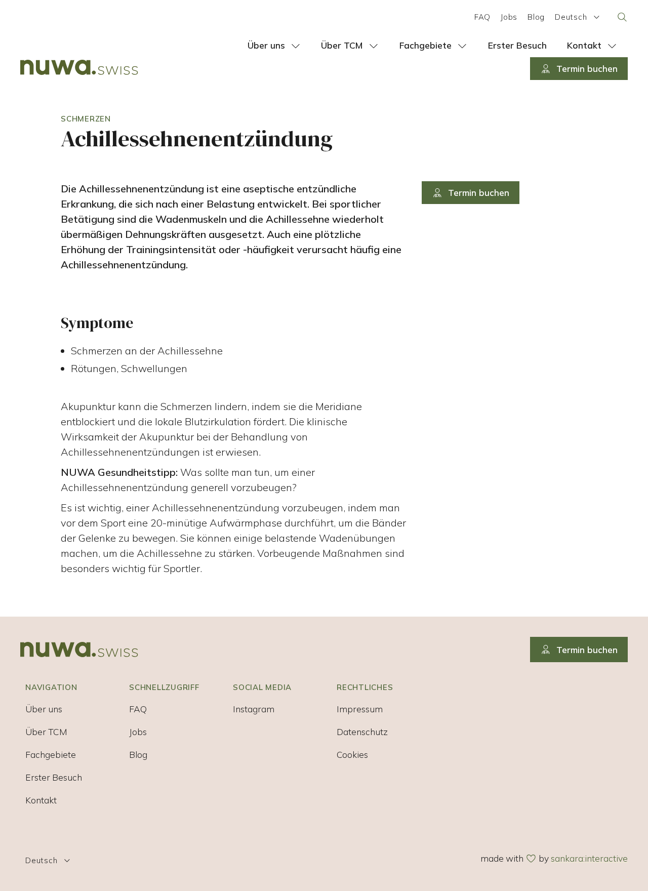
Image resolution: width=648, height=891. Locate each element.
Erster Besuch (53, 777)
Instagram (253, 708)
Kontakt (41, 799)
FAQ (482, 17)
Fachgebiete (50, 754)
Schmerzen (86, 119)
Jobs (509, 17)
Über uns (43, 708)
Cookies (352, 754)
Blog (536, 17)
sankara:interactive (589, 858)
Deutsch (571, 17)
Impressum (360, 708)
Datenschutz (362, 731)
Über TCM (46, 731)
